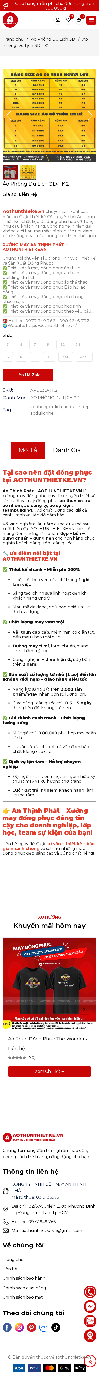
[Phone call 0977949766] (90, 1292)
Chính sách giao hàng (24, 1288)
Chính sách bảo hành (24, 1278)
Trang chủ (15, 39)
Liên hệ (10, 1269)
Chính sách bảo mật (23, 1297)
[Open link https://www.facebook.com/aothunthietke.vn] (7, 1327)
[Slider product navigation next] (84, 1010)
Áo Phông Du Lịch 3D (55, 39)
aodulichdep (77, 406)
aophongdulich (46, 406)
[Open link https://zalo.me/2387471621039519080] (43, 1327)
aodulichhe (42, 413)
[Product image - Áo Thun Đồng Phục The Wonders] (49, 984)
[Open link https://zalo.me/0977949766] (90, 1321)
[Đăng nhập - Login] (57, 19)
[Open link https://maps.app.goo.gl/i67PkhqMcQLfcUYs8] (90, 1335)
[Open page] (10, 20)
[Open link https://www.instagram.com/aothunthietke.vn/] (19, 1327)
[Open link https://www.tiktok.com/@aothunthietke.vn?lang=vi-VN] (55, 1327)
